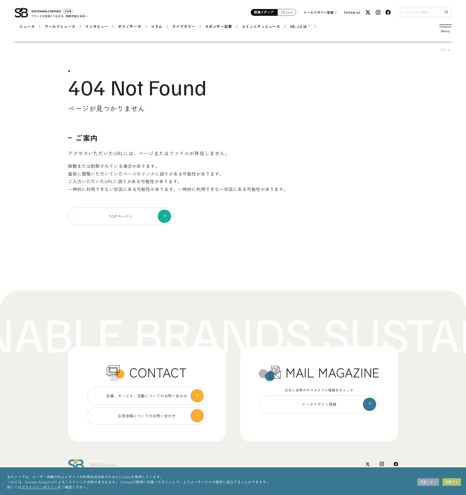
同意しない (428, 481)
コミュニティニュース (261, 26)
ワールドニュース (60, 26)
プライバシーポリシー (40, 487)
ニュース (27, 26)
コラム (157, 26)
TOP (443, 50)
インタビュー (96, 26)
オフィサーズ (129, 26)
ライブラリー (183, 26)
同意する (451, 481)
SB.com (287, 12)
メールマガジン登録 (318, 12)
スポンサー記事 (218, 26)
